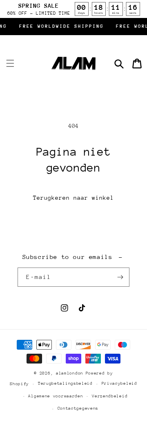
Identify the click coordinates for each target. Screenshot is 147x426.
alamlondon (69, 373)
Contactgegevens (78, 408)
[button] (10, 63)
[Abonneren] (120, 277)
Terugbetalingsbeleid (65, 383)
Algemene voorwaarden (55, 396)
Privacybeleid (119, 383)
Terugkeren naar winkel (73, 197)
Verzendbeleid (109, 396)
